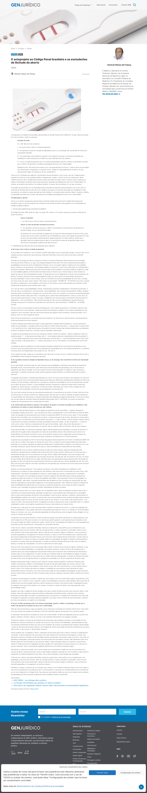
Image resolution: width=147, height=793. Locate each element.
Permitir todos (102, 773)
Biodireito (76, 740)
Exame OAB (126, 5)
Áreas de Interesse (82, 5)
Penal (89, 757)
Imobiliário (90, 742)
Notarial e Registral (94, 754)
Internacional (91, 745)
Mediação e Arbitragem (91, 750)
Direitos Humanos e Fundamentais (79, 760)
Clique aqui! (34, 689)
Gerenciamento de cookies (29, 786)
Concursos (113, 5)
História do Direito (93, 739)
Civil (74, 743)
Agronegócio (77, 734)
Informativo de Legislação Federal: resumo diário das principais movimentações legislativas (51, 685)
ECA (74, 764)
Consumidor (77, 749)
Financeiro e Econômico (91, 735)
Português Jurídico (94, 760)
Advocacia (101, 5)
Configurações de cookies (130, 773)
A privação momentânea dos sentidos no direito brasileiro (37, 683)
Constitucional (78, 746)
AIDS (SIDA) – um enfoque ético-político (30, 680)
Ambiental (76, 737)
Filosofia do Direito (93, 731)
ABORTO (13, 67)
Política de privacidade (53, 786)
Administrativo (78, 731)
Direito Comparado (79, 752)
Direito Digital (77, 755)
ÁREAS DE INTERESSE (82, 726)
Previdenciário (92, 763)
